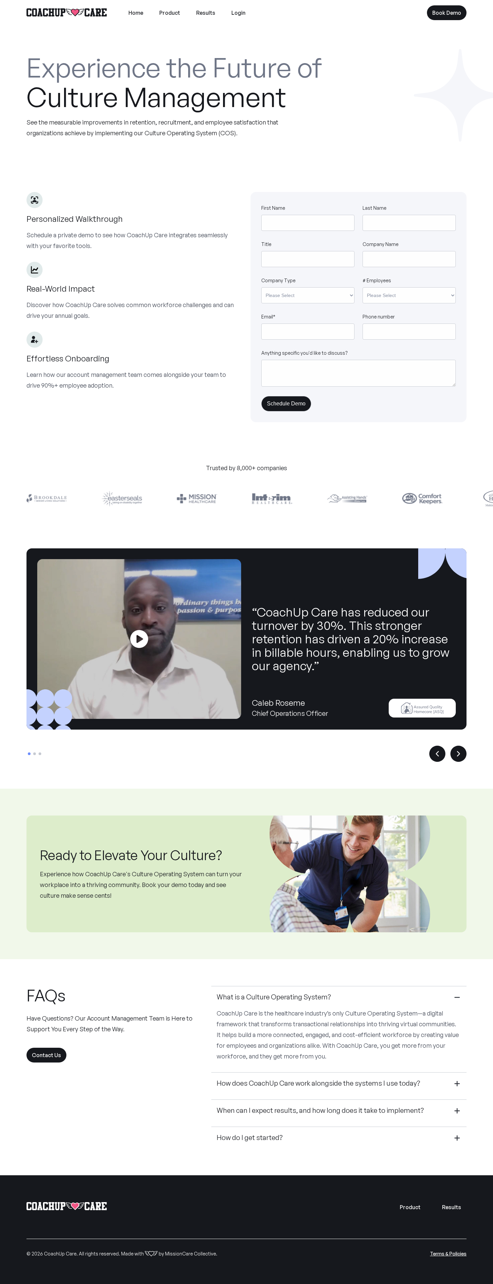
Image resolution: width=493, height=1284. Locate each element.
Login (238, 12)
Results (205, 12)
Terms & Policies (448, 1253)
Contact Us (46, 1055)
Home (135, 12)
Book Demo (446, 12)
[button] (29, 753)
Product (169, 12)
